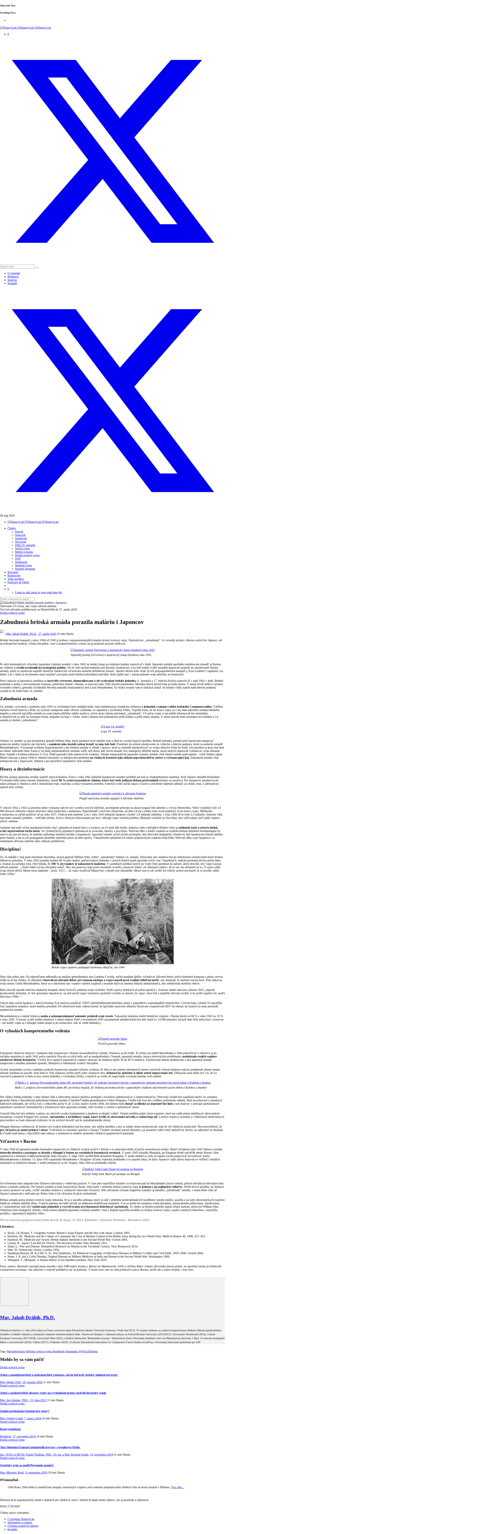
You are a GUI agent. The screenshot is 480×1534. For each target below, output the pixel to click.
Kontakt (12, 283)
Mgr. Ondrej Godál (11, 1418)
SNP (18, 558)
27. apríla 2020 (47, 633)
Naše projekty (16, 578)
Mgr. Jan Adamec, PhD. (14, 1400)
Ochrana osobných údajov (23, 1525)
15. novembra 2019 (102, 1454)
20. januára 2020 (32, 1382)
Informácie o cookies (20, 1522)
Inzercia (12, 280)
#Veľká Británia (88, 1351)
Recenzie (13, 572)
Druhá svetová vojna (27, 555)
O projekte (14, 273)
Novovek (20, 541)
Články (12, 528)
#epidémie (58, 1351)
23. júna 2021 (38, 1400)
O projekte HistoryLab (21, 1519)
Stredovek (21, 538)
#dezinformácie (16, 1351)
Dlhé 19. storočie (25, 545)
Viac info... (177, 1487)
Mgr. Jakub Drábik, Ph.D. (21, 633)
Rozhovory (14, 575)
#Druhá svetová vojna (39, 1351)
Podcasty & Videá (18, 582)
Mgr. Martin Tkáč (10, 1382)
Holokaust (21, 562)
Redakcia (13, 276)
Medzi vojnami (24, 551)
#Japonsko (72, 1351)
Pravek (19, 531)
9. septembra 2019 (37, 1472)
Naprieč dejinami (25, 568)
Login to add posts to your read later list (38, 592)
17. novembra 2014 (24, 1436)
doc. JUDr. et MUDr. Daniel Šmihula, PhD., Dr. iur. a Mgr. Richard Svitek (44, 1454)
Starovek (20, 535)
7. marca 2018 (33, 1418)
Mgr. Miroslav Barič (12, 1472)
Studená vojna (23, 565)
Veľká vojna (22, 548)
